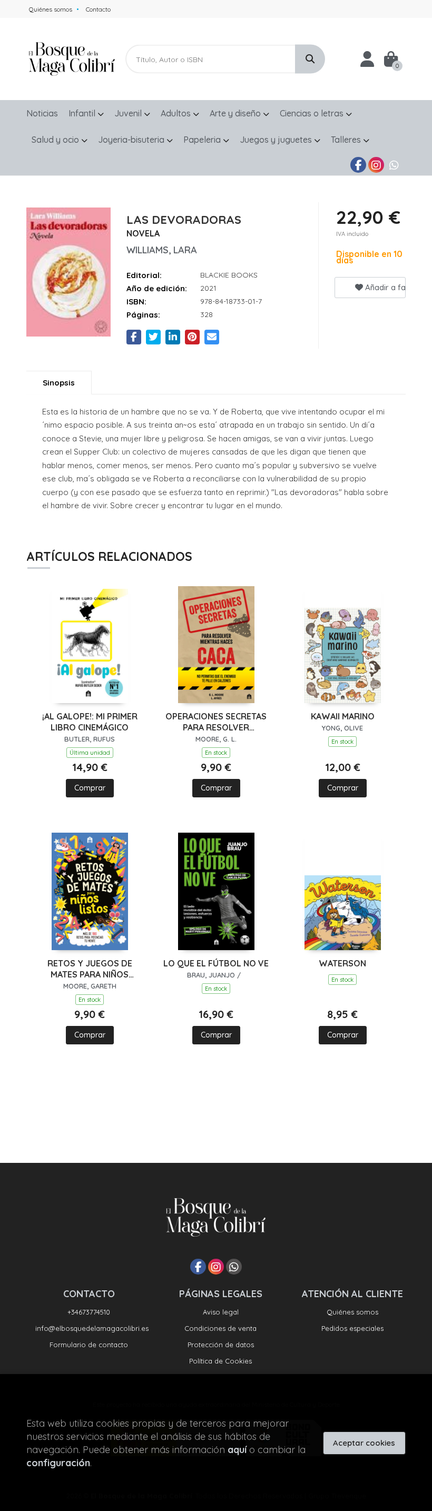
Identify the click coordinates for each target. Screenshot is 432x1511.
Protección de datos (221, 1344)
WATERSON (342, 963)
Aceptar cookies (364, 1443)
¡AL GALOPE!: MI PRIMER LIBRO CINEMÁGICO (90, 722)
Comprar (89, 788)
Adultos (177, 113)
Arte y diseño (236, 113)
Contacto (98, 9)
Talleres (347, 139)
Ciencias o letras (313, 113)
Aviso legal (221, 1312)
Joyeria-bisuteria (132, 139)
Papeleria (203, 139)
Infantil (82, 113)
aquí (237, 1450)
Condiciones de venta (220, 1328)
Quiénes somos (50, 9)
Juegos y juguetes (277, 139)
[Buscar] (310, 59)
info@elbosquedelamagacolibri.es (92, 1328)
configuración (58, 1463)
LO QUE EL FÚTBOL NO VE (216, 963)
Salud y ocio (56, 139)
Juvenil (129, 113)
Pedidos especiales (352, 1328)
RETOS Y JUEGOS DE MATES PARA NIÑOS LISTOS (89, 969)
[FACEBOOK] (358, 165)
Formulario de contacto (89, 1344)
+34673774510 (88, 1312)
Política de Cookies (220, 1361)
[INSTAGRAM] (376, 165)
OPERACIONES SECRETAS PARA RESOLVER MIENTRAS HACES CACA (216, 722)
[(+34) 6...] (394, 165)
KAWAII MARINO (343, 716)
